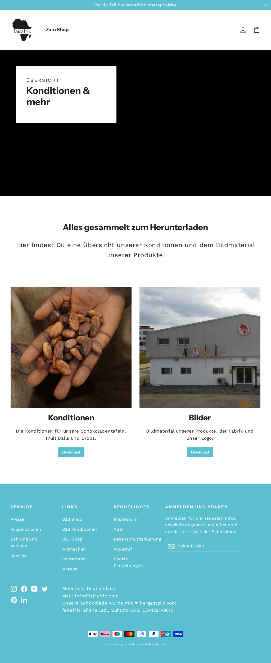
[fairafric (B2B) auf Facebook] (24, 588)
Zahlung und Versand (24, 542)
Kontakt (19, 555)
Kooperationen (26, 529)
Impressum (126, 519)
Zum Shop (57, 30)
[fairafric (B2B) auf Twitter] (45, 588)
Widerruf (123, 549)
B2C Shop (72, 539)
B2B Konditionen (79, 529)
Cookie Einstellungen (128, 562)
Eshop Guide (155, 644)
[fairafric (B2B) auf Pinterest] (14, 599)
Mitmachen (74, 549)
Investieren (74, 558)
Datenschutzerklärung (135, 539)
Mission (70, 568)
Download (71, 452)
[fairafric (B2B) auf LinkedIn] (24, 599)
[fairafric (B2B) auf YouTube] (34, 588)
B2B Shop (72, 519)
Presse (18, 519)
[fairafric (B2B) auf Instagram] (14, 588)
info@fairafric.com (97, 595)
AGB (118, 529)
